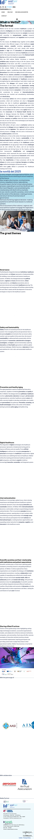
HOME (3, 12)
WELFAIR (10, 12)
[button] (10, 12)
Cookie (21, 837)
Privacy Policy (27, 837)
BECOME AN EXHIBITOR (21, 12)
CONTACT (4, 16)
